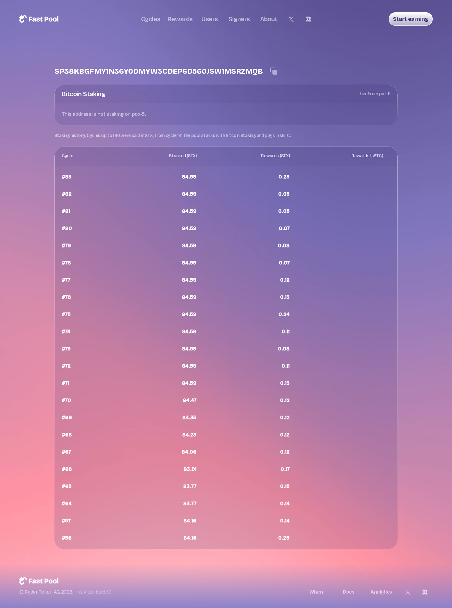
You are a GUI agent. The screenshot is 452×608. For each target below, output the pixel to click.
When (316, 592)
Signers (239, 19)
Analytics (381, 592)
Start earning (410, 19)
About (268, 19)
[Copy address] (274, 71)
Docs (349, 592)
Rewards (180, 19)
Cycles (151, 19)
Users (209, 19)
